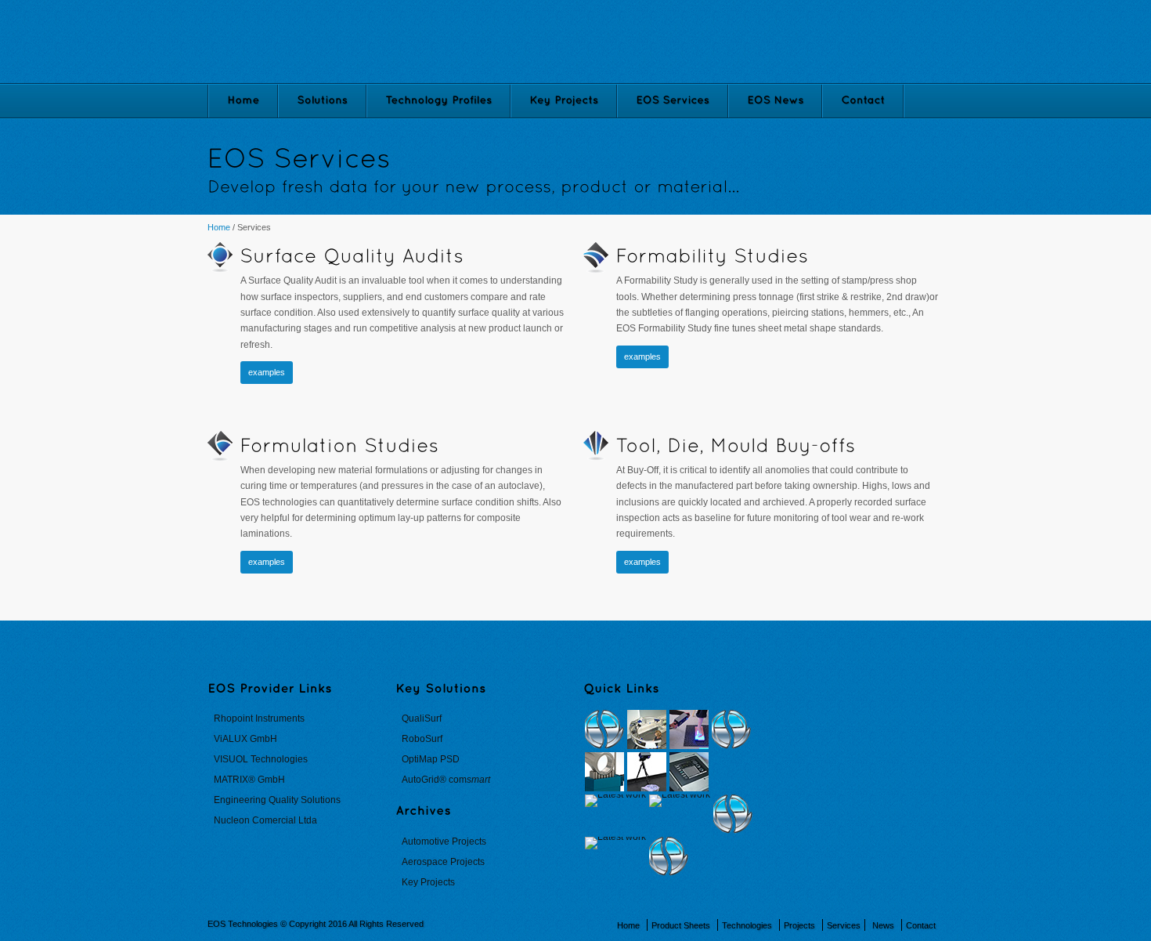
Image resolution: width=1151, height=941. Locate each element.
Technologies (747, 925)
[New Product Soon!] (604, 729)
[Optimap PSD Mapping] (679, 800)
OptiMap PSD (431, 759)
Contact (921, 925)
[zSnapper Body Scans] (689, 729)
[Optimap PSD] (689, 771)
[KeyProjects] (564, 101)
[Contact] (863, 101)
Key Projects (428, 882)
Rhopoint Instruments (259, 718)
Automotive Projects (444, 841)
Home (218, 227)
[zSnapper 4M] (646, 771)
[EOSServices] (672, 101)
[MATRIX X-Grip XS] (615, 800)
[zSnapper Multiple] (646, 729)
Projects (799, 925)
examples (266, 372)
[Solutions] (322, 101)
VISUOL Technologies (261, 759)
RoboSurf (422, 738)
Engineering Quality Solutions (277, 799)
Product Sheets (680, 925)
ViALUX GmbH (245, 738)
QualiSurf (422, 718)
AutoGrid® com (446, 779)
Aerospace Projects (443, 861)
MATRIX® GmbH (249, 779)
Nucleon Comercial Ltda (265, 820)
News (883, 925)
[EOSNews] (775, 101)
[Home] (243, 101)
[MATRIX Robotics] (615, 843)
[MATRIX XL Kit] (604, 771)
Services (844, 925)
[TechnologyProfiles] (438, 101)
